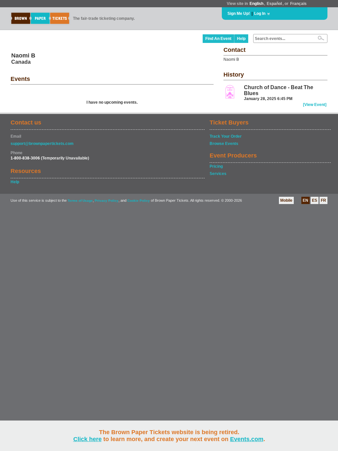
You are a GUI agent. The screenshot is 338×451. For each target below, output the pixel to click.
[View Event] (314, 104)
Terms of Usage (80, 200)
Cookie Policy (138, 200)
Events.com (246, 439)
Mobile (286, 200)
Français (298, 3)
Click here (87, 439)
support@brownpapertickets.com (42, 143)
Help (241, 38)
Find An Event (218, 38)
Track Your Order (226, 136)
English (256, 3)
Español (274, 3)
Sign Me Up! (238, 13)
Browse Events (224, 143)
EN (305, 200)
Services (218, 173)
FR (323, 200)
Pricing (216, 166)
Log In (259, 13)
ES (314, 200)
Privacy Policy (106, 200)
